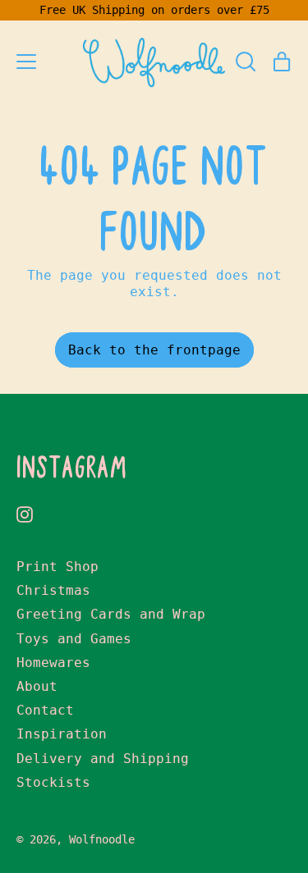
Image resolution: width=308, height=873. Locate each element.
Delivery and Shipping (102, 758)
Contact (45, 710)
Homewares (53, 662)
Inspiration (61, 734)
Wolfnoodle (102, 839)
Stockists (53, 782)
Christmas (53, 590)
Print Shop (57, 566)
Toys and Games (73, 639)
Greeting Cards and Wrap (110, 614)
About (36, 686)
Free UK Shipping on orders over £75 (154, 9)
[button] (246, 61)
